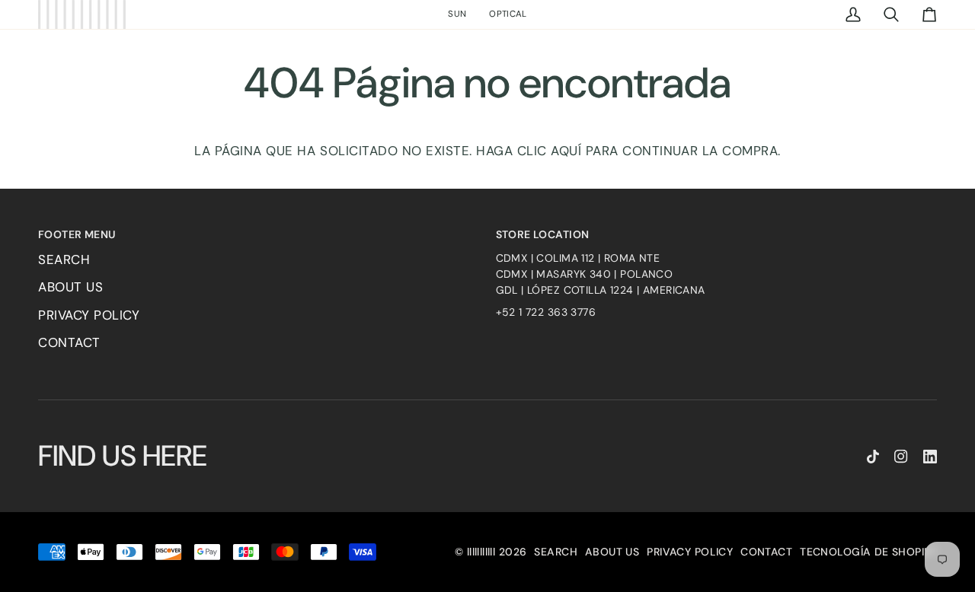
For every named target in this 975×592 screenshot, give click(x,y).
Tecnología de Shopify (868, 552)
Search (64, 259)
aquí (566, 150)
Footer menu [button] (77, 234)
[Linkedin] (930, 456)
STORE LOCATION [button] (543, 234)
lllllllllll (481, 552)
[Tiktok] (873, 456)
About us (70, 286)
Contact (69, 342)
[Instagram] (901, 456)
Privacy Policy (88, 315)
